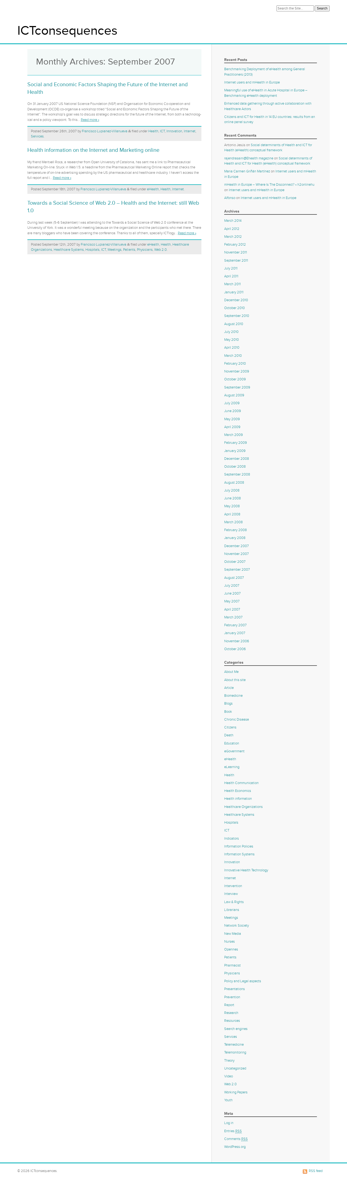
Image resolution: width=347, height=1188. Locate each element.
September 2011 (236, 260)
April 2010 (231, 347)
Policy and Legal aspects (242, 981)
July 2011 (230, 268)
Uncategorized (235, 1068)
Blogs (228, 703)
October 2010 (234, 308)
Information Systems (239, 854)
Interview (231, 894)
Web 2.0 (160, 250)
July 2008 (231, 490)
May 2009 (232, 419)
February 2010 (235, 363)
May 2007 (232, 601)
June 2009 (232, 411)
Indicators (231, 838)
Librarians (231, 910)
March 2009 (233, 435)
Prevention (232, 997)
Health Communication (241, 783)
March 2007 (233, 617)
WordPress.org (235, 1147)
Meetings (114, 250)
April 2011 (231, 276)
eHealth (153, 189)
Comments (236, 1139)
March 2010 (233, 356)
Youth (228, 1100)
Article (229, 688)
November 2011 (235, 252)
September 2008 (237, 474)
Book (228, 711)
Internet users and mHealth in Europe (252, 82)
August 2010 (233, 324)
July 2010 (231, 332)
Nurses (229, 941)
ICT (162, 131)
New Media (232, 934)
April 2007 (232, 609)
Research (231, 1013)
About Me (231, 672)
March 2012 (233, 237)
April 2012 (231, 229)
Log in (228, 1123)
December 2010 (236, 300)
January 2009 (235, 451)
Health (153, 131)
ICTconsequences (67, 31)
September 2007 (237, 569)
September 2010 (236, 316)
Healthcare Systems (69, 250)
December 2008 (236, 459)
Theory (229, 1060)
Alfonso (229, 198)
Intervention (233, 886)
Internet (189, 131)
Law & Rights (234, 902)
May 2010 (231, 340)
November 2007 (236, 554)
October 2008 (235, 466)
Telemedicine (234, 1044)
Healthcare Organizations (243, 807)
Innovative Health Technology (246, 870)
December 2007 (236, 546)
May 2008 (232, 506)
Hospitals (92, 250)
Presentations (234, 989)
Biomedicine (233, 695)
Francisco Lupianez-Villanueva (104, 131)
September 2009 (237, 387)
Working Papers (236, 1092)
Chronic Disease (236, 719)
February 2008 (235, 530)
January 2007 (234, 633)
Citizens (230, 727)
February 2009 (235, 443)
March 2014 (233, 221)
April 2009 (232, 427)
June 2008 (232, 498)
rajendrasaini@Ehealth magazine (248, 158)
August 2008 (234, 482)
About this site (235, 680)
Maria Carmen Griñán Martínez (247, 171)
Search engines (236, 1029)
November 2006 (236, 641)
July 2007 (231, 585)
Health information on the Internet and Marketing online (93, 150)
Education (231, 743)
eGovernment (234, 751)
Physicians (145, 250)
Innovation (174, 131)
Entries (233, 1131)
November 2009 (236, 371)
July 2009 (232, 403)
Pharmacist (232, 965)
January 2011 (233, 292)
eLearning (231, 767)
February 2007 (235, 625)
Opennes (231, 949)
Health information (238, 799)
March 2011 (232, 284)
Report (229, 1005)
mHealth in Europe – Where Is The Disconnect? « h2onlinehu (269, 184)
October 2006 (235, 649)
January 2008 (234, 538)
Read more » (90, 120)
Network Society (236, 925)
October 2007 (235, 562)
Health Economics (237, 791)
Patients (129, 250)
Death (228, 735)
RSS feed (316, 1171)
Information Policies (238, 846)
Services (37, 136)
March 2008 (233, 522)
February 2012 (235, 244)
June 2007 (232, 593)
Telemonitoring (235, 1052)
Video (228, 1076)
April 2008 (232, 514)
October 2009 (235, 379)
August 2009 (234, 395)
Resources (232, 1021)
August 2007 (234, 578)
